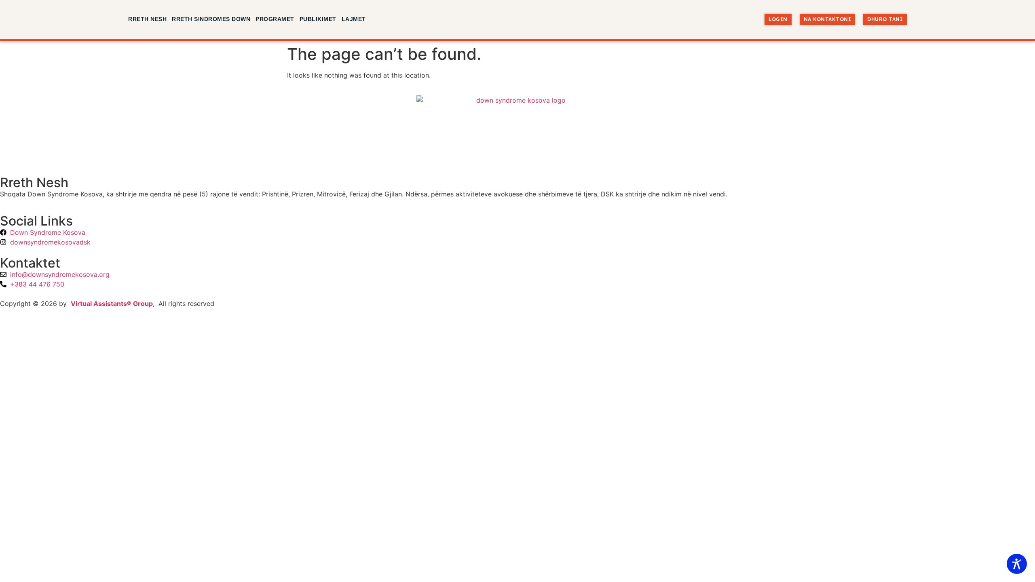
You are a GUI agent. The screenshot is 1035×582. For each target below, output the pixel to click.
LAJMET (354, 19)
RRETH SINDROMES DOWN (211, 19)
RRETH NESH (147, 19)
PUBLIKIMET (318, 19)
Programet (275, 19)
